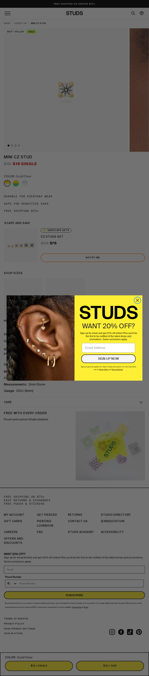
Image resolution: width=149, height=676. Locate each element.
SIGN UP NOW (108, 359)
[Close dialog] (137, 300)
